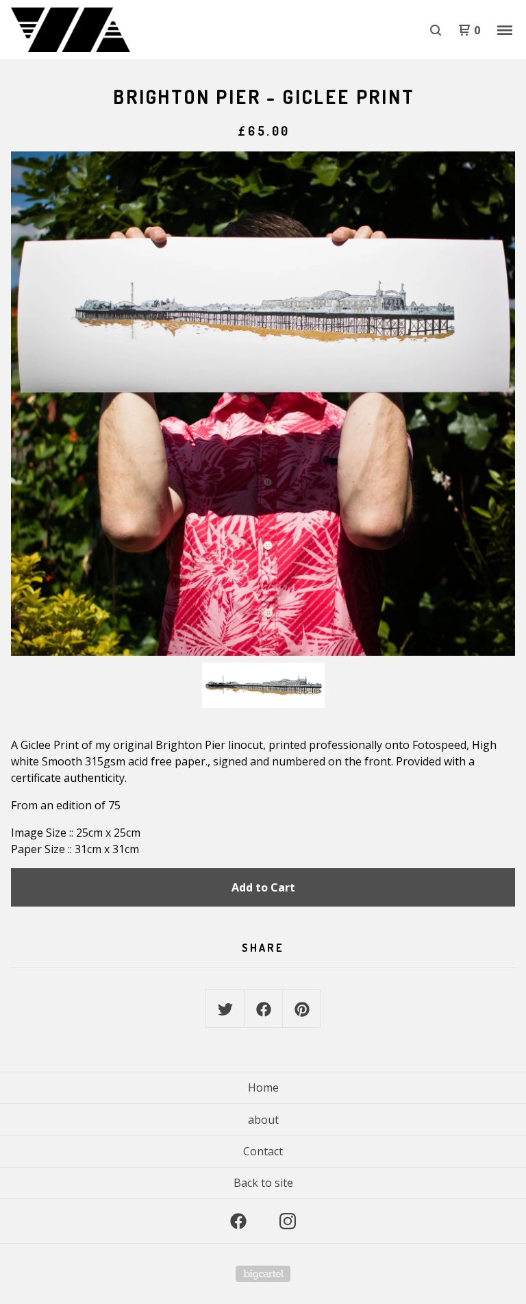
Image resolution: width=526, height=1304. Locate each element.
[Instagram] (287, 1221)
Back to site (263, 1182)
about (263, 1119)
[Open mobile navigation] (504, 30)
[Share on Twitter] (225, 1009)
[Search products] (435, 30)
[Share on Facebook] (264, 1009)
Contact (263, 1151)
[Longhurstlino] (82, 30)
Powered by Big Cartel (263, 1274)
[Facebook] (238, 1221)
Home (263, 1087)
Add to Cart (263, 887)
